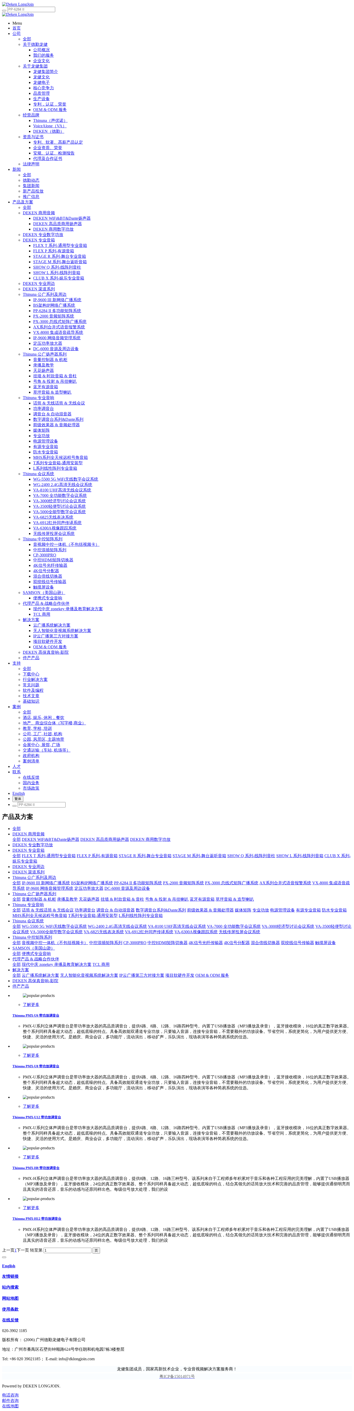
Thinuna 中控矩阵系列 (32, 937)
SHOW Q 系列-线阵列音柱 (251, 856)
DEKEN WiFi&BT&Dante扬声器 (50, 839)
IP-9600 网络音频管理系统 (49, 888)
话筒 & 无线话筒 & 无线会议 (48, 910)
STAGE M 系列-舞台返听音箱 (199, 856)
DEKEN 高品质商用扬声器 (104, 839)
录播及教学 (67, 899)
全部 (27, 39)
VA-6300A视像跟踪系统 (196, 932)
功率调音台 (85, 910)
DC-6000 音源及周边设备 (127, 888)
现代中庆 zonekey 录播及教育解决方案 (56, 964)
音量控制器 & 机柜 (39, 899)
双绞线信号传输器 (297, 942)
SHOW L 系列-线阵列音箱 (299, 856)
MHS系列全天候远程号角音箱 (39, 915)
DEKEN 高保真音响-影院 (35, 981)
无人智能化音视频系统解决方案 (89, 975)
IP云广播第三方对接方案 (141, 975)
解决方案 (20, 970)
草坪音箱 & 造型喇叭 (235, 899)
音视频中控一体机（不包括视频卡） (55, 942)
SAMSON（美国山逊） (33, 948)
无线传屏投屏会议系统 (239, 932)
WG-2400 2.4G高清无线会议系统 (117, 926)
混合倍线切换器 (265, 942)
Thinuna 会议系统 (28, 921)
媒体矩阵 (243, 910)
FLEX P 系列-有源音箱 (97, 856)
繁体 (18, 799)
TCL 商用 (101, 964)
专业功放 (260, 910)
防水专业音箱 (334, 910)
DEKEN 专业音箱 (28, 850)
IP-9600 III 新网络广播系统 (46, 883)
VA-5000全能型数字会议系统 (56, 932)
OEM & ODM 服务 (212, 975)
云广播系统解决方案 (40, 975)
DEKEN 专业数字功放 (32, 845)
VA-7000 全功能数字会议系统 (234, 926)
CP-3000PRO (134, 942)
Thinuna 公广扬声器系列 (34, 894)
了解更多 (31, 1004)
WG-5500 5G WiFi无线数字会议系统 (54, 926)
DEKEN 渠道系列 (28, 872)
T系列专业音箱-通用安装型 (93, 915)
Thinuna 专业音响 (28, 904)
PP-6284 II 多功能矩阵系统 (138, 883)
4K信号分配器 (237, 942)
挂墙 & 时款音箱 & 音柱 (122, 899)
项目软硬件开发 (179, 975)
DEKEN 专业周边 (28, 866)
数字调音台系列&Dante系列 (161, 910)
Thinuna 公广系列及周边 (34, 877)
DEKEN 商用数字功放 (150, 839)
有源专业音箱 (308, 910)
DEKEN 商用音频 (28, 834)
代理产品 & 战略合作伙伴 (35, 959)
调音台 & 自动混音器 (115, 910)
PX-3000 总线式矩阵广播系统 (231, 883)
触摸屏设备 (325, 942)
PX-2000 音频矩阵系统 (183, 883)
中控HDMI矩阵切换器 (167, 942)
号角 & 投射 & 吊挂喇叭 (167, 899)
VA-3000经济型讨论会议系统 (288, 926)
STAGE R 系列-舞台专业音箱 (145, 856)
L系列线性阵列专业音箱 (141, 915)
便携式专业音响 (36, 953)
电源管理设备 (282, 910)
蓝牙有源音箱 (202, 899)
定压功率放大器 (88, 888)
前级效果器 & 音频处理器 (210, 910)
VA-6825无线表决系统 (104, 932)
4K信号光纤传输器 (206, 942)
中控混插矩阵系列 (105, 942)
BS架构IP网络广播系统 (92, 883)
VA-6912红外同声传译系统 (149, 932)
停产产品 (20, 986)
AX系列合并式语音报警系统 (285, 883)
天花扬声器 (89, 899)
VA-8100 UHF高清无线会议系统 (177, 926)
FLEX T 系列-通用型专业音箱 (49, 856)
